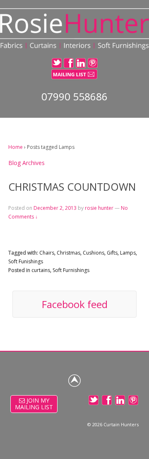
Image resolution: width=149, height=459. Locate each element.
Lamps (128, 252)
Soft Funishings (25, 261)
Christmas (68, 252)
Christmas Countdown (72, 187)
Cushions (93, 252)
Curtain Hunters (121, 424)
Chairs (46, 252)
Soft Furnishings (71, 270)
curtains (40, 270)
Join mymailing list (34, 403)
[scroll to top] (74, 380)
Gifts (112, 252)
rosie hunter (99, 207)
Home (15, 147)
